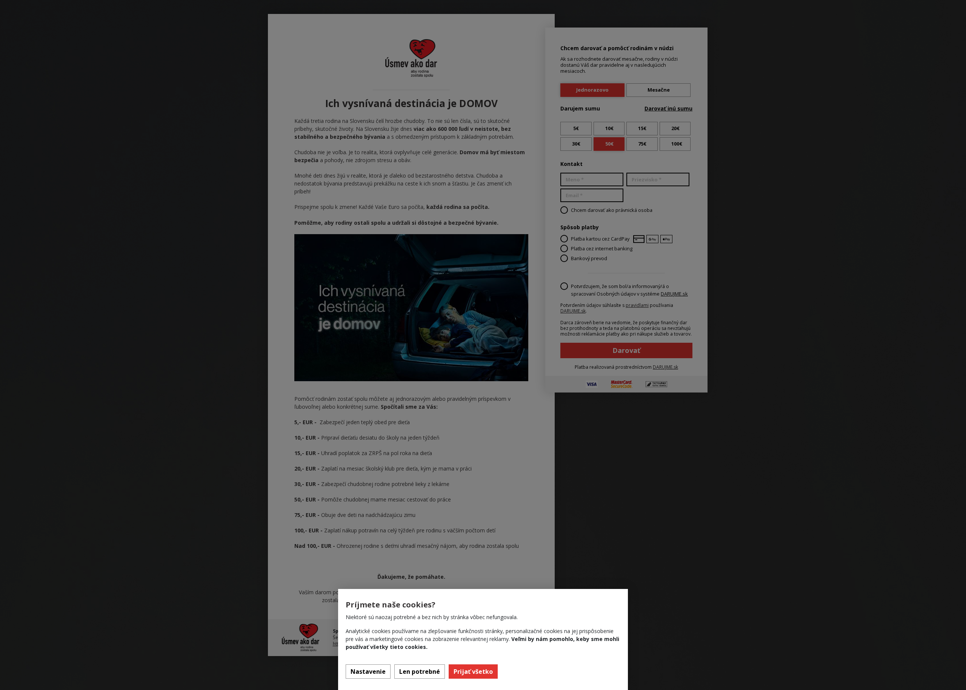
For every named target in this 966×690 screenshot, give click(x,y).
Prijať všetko (473, 671)
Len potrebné (419, 671)
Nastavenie (368, 671)
